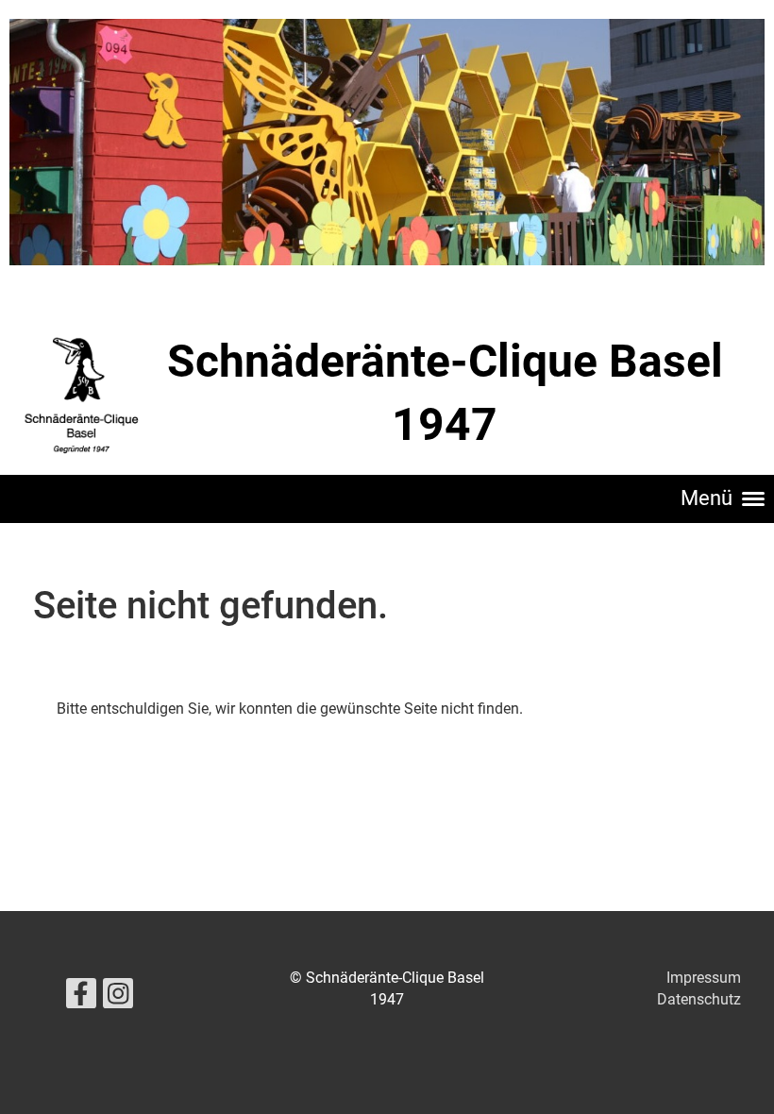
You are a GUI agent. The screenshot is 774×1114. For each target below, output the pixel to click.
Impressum (703, 978)
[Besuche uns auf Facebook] (81, 998)
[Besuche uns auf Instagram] (118, 998)
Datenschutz (699, 999)
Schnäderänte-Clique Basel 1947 (445, 392)
